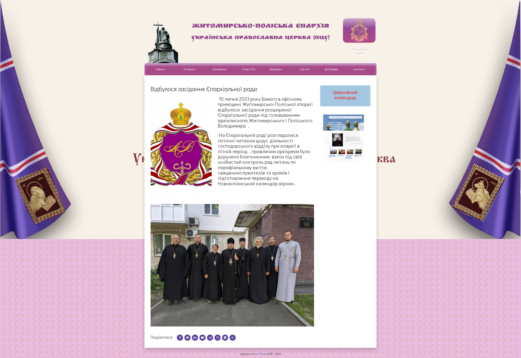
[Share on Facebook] (180, 337)
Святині (305, 69)
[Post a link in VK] (226, 337)
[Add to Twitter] (188, 337)
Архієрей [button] (275, 69)
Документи (220, 69)
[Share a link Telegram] (211, 337)
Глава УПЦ (248, 69)
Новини (160, 69)
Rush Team (260, 354)
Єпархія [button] (188, 69)
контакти (359, 69)
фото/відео (331, 69)
